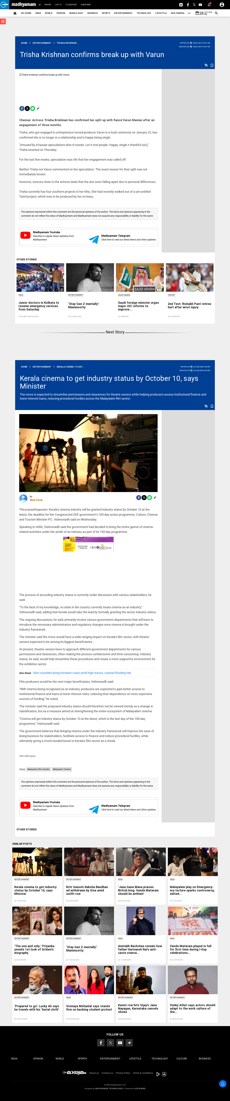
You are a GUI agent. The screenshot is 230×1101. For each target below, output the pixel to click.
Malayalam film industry (38, 769)
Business (92, 13)
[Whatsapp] (32, 108)
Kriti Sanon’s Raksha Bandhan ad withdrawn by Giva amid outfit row (87, 890)
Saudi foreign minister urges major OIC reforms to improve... (138, 306)
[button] (4, 4)
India (38, 13)
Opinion (60, 13)
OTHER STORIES (27, 259)
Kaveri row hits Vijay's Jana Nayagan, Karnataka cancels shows (138, 1008)
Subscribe (86, 5)
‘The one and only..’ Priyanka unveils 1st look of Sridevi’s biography (34, 949)
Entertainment (123, 13)
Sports (106, 13)
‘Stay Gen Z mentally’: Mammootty (83, 305)
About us (94, 1073)
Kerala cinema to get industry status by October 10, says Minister (109, 382)
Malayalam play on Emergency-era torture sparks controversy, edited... (192, 890)
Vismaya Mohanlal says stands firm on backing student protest (89, 1007)
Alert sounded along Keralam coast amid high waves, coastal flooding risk (75, 673)
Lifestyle (161, 13)
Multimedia (177, 13)
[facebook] (22, 108)
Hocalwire (140, 1089)
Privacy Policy (123, 1073)
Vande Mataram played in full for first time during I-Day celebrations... (190, 949)
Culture (181, 1058)
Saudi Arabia (124, 295)
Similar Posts (22, 843)
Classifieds (71, 5)
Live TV (58, 5)
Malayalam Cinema (62, 769)
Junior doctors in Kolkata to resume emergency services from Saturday (39, 306)
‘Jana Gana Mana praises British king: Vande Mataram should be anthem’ (138, 890)
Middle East (76, 13)
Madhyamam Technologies (109, 1089)
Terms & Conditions (143, 1073)
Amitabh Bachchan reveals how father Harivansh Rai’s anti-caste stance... (140, 949)
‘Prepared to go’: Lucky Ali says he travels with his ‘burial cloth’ (36, 1007)
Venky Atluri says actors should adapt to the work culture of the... (192, 1008)
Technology (144, 13)
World (48, 13)
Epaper (47, 5)
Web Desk (36, 500)
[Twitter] (27, 108)
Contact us (107, 1073)
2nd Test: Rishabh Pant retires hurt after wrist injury (189, 305)
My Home (26, 13)
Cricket (171, 295)
